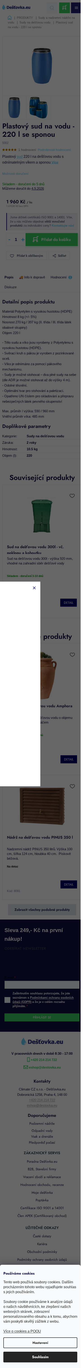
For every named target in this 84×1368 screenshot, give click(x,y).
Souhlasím (40, 1357)
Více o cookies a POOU (22, 1331)
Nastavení (40, 1342)
